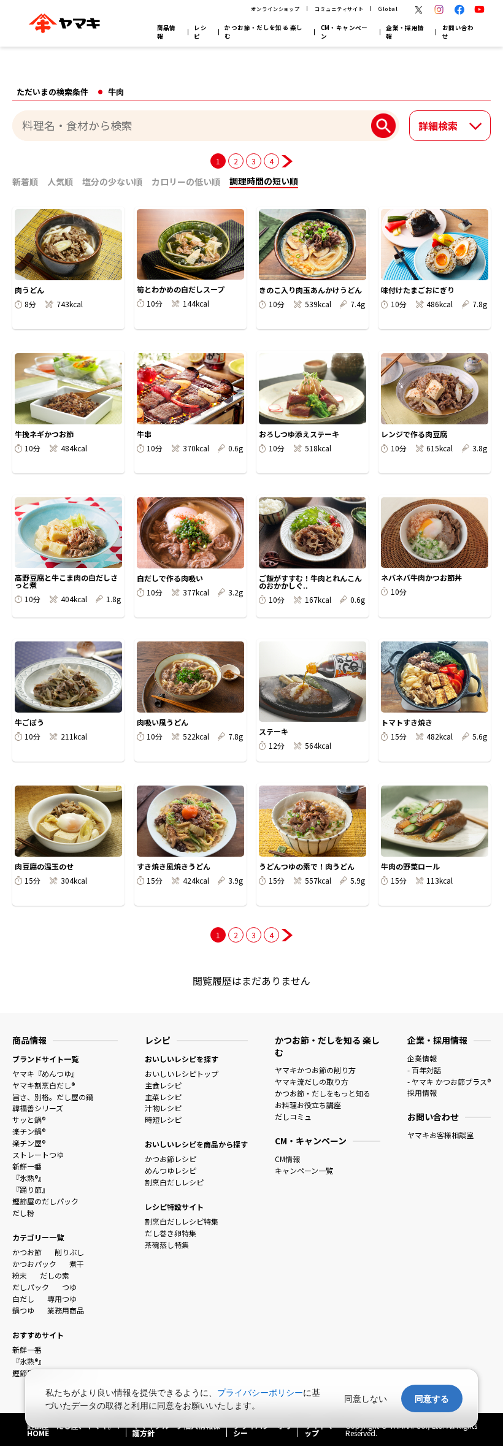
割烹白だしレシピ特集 (181, 1221)
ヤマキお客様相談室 (440, 1135)
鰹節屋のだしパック (45, 1201)
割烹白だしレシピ (174, 1182)
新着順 (25, 181)
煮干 (76, 1263)
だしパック (30, 1287)
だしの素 (54, 1275)
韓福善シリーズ (37, 1108)
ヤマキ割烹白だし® (43, 1085)
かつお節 (27, 1252)
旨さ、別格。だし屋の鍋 (52, 1097)
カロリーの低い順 (186, 181)
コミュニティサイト (339, 8)
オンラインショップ (275, 8)
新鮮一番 (27, 1166)
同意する (432, 1398)
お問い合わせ (458, 31)
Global (387, 8)
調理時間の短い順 (263, 181)
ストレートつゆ (38, 1154)
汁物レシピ (163, 1108)
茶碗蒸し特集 (167, 1244)
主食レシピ (163, 1085)
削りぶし (69, 1252)
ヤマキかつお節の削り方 (315, 1070)
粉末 (19, 1275)
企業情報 (422, 1058)
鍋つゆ (23, 1310)
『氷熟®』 (28, 1177)
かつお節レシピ (170, 1158)
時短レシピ (163, 1119)
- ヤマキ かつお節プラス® (449, 1081)
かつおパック (34, 1263)
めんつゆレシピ (170, 1170)
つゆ (69, 1287)
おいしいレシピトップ (181, 1073)
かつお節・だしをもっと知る (323, 1093)
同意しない (365, 1398)
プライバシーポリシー (260, 1392)
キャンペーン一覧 (304, 1170)
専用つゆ (62, 1298)
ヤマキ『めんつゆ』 (45, 1073)
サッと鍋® (28, 1119)
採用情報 (422, 1092)
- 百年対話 (424, 1070)
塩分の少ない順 (112, 181)
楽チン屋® (28, 1143)
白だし (23, 1298)
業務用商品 (65, 1310)
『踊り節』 (30, 1189)
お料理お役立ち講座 (308, 1105)
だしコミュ (293, 1116)
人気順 (60, 181)
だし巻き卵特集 (170, 1233)
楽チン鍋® (28, 1131)
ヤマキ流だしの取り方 (311, 1081)
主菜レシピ (163, 1097)
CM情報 (287, 1158)
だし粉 (23, 1212)
